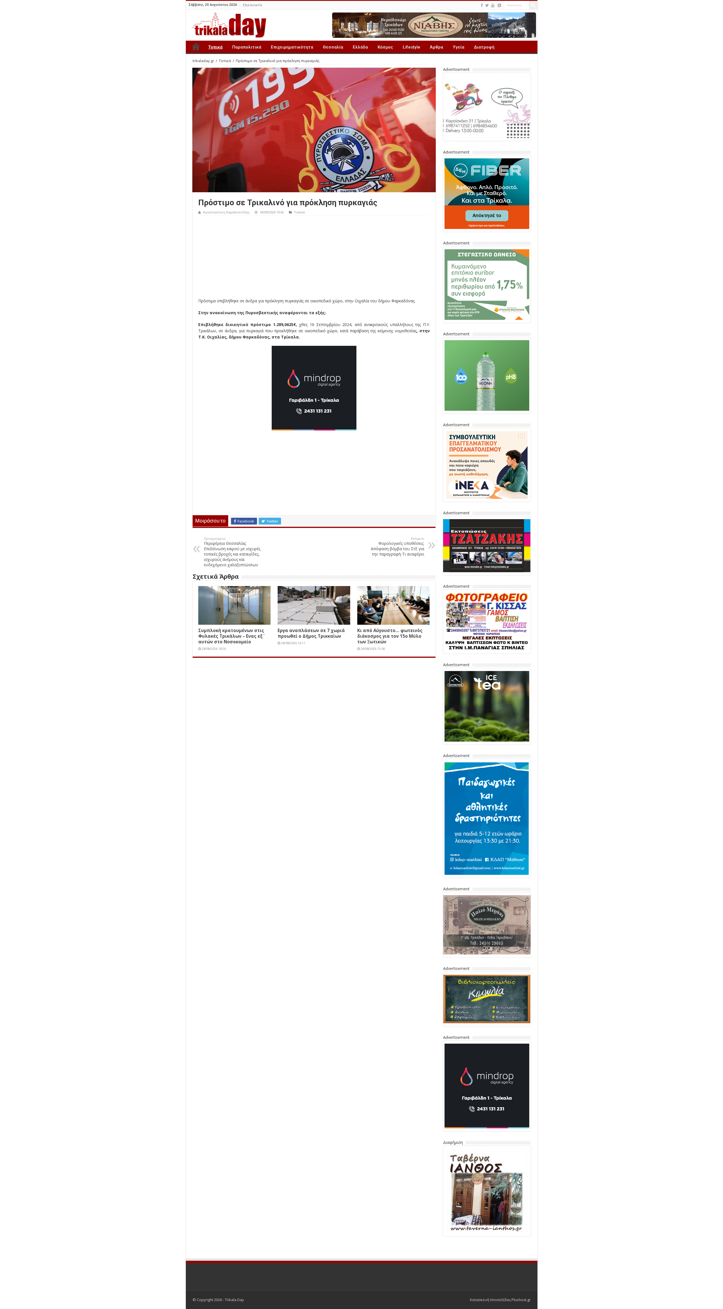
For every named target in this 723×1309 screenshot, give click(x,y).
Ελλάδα (360, 47)
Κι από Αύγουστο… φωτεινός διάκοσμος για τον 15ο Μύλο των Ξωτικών (390, 636)
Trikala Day (196, 47)
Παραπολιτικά (246, 47)
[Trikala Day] (226, 24)
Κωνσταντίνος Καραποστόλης (226, 212)
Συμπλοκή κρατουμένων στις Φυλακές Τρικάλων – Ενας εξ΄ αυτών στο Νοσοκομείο (231, 636)
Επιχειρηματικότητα (292, 47)
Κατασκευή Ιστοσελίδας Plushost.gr (500, 1299)
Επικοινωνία (252, 5)
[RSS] (499, 5)
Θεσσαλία (333, 47)
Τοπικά (215, 47)
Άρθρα (436, 47)
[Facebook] (482, 5)
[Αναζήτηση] (533, 5)
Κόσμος (385, 47)
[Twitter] (487, 5)
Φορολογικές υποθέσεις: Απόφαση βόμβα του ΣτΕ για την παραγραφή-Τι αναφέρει (397, 546)
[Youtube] (493, 5)
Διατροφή (484, 47)
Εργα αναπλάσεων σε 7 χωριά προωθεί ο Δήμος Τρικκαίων (311, 633)
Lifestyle (411, 47)
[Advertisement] (314, 258)
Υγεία (458, 47)
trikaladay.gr (203, 60)
